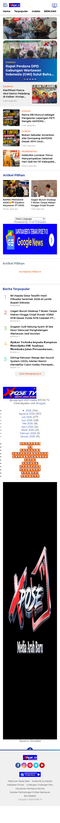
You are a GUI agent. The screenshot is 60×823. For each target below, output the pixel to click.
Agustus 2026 (27, 413)
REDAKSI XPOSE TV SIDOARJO (30, 453)
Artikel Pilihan (13, 263)
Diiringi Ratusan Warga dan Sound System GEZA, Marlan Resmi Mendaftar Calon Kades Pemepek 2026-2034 (32, 361)
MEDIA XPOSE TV (30, 450)
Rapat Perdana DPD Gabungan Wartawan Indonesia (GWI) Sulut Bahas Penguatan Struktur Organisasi (29, 74)
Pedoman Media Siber (19, 781)
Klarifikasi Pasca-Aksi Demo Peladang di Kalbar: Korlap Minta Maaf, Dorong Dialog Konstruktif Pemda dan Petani (16, 93)
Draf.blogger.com (30, 443)
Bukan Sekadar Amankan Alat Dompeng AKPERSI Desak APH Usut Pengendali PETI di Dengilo (39, 138)
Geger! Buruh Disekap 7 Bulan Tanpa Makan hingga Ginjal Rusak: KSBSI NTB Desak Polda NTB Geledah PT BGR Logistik (43, 202)
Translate (40, 222)
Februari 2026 (28, 433)
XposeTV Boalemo (30, 466)
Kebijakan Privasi (15, 785)
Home (6, 11)
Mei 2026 (28, 423)
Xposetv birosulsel (30, 469)
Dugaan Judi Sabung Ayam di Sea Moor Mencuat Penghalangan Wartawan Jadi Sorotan (31, 330)
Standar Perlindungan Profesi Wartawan (30, 792)
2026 (29, 410)
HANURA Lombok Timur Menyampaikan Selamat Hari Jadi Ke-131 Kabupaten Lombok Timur (39, 158)
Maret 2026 (28, 429)
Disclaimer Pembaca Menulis (30, 788)
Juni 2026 (27, 420)
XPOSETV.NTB (30, 463)
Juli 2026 (27, 417)
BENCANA (50, 11)
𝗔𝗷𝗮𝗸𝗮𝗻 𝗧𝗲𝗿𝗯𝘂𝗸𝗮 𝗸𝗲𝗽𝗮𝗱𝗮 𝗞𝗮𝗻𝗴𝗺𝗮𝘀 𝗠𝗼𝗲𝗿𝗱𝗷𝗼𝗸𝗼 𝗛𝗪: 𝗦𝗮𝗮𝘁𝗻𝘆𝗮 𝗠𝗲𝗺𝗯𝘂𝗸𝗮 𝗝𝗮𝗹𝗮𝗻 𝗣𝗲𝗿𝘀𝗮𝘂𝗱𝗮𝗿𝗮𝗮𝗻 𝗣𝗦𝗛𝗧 (33, 346)
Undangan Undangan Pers (39, 785)
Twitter (37, 769)
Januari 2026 (28, 436)
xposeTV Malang (30, 476)
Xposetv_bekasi (30, 472)
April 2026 (28, 426)
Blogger (41, 403)
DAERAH (11, 62)
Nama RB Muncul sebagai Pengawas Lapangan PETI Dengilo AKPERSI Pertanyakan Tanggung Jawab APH (38, 118)
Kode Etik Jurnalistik (42, 781)
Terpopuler (21, 11)
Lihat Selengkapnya (29, 373)
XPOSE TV (30, 460)
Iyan (30, 447)
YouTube (44, 769)
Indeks (36, 11)
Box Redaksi (30, 796)
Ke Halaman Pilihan (29, 271)
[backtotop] (30, 750)
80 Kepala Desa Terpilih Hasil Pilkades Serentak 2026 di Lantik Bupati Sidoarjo (31, 299)
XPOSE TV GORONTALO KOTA (30, 456)
